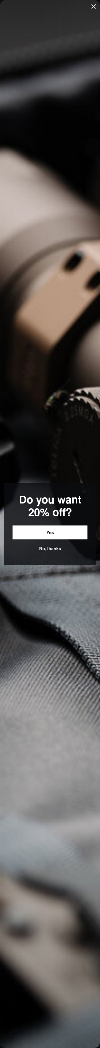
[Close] (93, 6)
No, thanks (50, 548)
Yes (50, 532)
